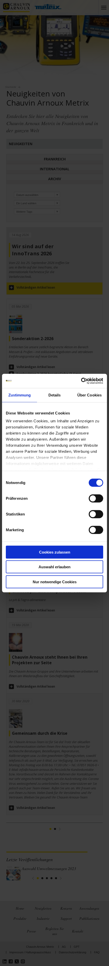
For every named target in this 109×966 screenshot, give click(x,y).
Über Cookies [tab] (89, 395)
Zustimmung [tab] (19, 395)
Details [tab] (54, 395)
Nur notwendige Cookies (55, 581)
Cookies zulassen (54, 552)
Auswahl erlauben (54, 567)
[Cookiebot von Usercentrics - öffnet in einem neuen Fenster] (81, 381)
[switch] (96, 498)
